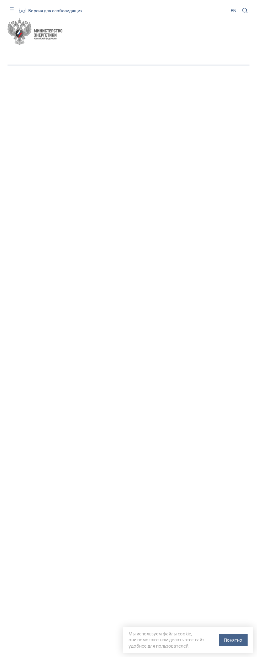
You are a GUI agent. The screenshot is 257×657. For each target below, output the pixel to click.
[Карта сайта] (10, 11)
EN (233, 10)
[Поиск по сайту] (245, 10)
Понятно (233, 640)
